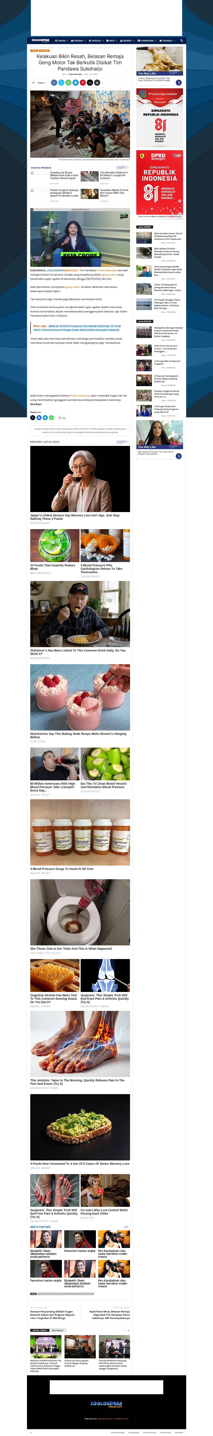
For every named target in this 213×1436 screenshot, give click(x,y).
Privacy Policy (165, 1432)
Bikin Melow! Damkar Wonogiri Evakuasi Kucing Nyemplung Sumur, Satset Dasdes (166, 252)
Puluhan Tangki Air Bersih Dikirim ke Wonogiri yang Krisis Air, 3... (166, 394)
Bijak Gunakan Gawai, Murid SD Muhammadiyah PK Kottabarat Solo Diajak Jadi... (168, 236)
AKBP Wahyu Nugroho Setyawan (51, 1294)
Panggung (147, 40)
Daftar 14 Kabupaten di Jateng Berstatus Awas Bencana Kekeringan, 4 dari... (168, 287)
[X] (61, 82)
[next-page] (128, 1330)
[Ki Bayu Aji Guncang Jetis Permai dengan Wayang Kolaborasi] (80, 1346)
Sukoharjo (51, 47)
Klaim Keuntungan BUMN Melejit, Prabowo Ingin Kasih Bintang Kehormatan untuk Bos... (168, 270)
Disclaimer (179, 1432)
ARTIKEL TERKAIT (40, 1330)
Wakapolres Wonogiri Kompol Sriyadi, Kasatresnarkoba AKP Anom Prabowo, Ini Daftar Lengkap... (168, 332)
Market (127, 40)
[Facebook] (54, 82)
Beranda (33, 47)
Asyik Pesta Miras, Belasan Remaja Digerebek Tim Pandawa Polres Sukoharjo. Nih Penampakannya (110, 1315)
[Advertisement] (80, 370)
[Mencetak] (97, 82)
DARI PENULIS (57, 1330)
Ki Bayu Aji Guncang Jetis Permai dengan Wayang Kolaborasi (76, 1363)
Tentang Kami (133, 1432)
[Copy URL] (104, 82)
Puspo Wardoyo (75, 74)
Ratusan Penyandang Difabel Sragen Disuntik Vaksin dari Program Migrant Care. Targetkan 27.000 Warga (52, 1315)
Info (112, 40)
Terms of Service (149, 1432)
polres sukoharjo (86, 1294)
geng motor (109, 275)
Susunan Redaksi (118, 1432)
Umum (61, 40)
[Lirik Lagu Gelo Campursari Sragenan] (144, 365)
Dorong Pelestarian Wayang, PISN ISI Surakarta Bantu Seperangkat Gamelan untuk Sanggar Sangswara (113, 1364)
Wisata (96, 40)
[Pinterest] (83, 82)
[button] (181, 40)
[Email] (90, 82)
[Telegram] (76, 82)
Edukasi (167, 40)
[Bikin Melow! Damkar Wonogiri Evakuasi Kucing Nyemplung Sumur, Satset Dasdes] (144, 253)
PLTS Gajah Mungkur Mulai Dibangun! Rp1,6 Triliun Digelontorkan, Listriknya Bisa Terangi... (167, 304)
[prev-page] (124, 1330)
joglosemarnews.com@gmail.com (113, 1419)
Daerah (78, 40)
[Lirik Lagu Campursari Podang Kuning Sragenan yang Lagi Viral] (144, 411)
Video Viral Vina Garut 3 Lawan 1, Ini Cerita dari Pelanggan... (165, 348)
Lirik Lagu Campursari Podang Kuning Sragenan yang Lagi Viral (166, 409)
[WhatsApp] (68, 82)
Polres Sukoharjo (107, 270)
